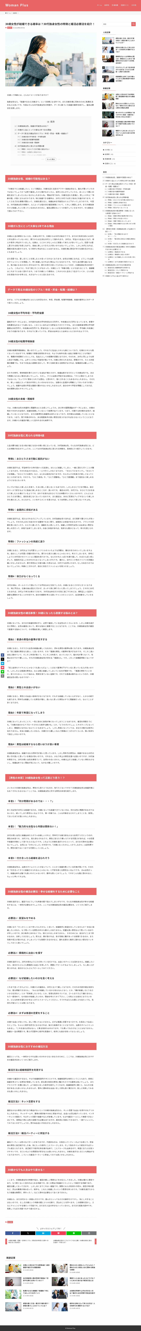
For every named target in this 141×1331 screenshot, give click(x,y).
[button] (12, 1233)
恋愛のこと (110, 163)
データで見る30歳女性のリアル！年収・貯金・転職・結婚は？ (43, 133)
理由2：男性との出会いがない (118, 218)
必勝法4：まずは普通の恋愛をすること (121, 262)
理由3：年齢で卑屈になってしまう (119, 221)
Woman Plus (17, 5)
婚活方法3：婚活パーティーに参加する (121, 273)
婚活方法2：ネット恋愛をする (118, 270)
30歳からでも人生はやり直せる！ (117, 276)
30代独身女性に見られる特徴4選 (31, 146)
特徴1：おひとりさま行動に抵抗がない (35, 149)
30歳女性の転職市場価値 (30, 139)
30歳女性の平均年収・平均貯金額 (34, 136)
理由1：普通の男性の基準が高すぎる (120, 216)
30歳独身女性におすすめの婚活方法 (118, 265)
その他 (108, 150)
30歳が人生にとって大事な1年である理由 (34, 129)
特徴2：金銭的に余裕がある (32, 152)
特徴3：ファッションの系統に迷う (34, 155)
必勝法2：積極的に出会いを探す (119, 254)
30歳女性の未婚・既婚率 (30, 142)
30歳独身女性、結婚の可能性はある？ (33, 126)
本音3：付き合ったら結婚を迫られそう (121, 244)
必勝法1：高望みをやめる (116, 252)
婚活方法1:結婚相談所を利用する (119, 268)
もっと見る (51, 159)
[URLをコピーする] (89, 1233)
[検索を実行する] (133, 24)
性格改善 (110, 159)
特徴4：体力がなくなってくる (118, 208)
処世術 (10, 28)
